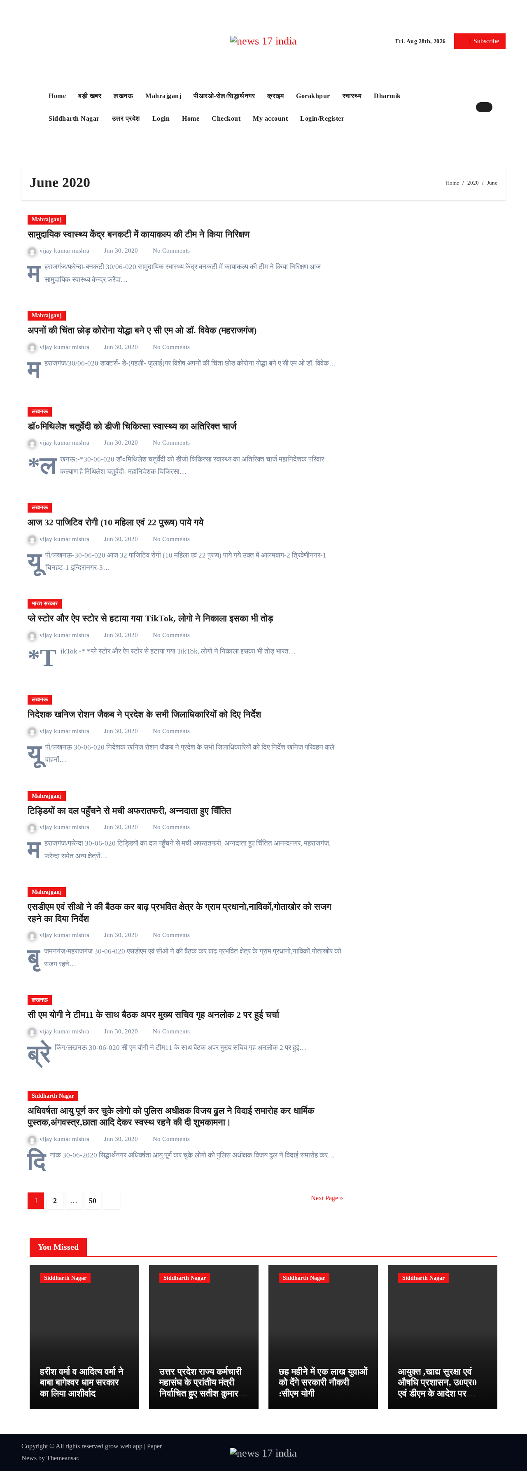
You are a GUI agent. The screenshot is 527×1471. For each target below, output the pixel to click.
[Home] (32, 107)
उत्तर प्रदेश (126, 118)
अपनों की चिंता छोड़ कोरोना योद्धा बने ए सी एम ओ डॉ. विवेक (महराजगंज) (142, 330)
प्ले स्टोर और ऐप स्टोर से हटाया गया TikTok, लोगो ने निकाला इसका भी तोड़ (150, 618)
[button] (501, 107)
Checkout (226, 118)
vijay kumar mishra (65, 250)
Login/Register (322, 118)
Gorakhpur (313, 95)
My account (270, 118)
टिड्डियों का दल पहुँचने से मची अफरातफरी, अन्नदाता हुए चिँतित (129, 811)
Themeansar (62, 1458)
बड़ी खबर (89, 95)
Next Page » (327, 1198)
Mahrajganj (163, 95)
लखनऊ (123, 95)
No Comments (171, 250)
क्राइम (275, 95)
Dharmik (387, 95)
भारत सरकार (45, 603)
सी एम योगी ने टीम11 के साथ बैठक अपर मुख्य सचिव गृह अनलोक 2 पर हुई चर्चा (153, 1015)
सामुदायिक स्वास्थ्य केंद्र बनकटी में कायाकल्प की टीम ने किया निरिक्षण (139, 234)
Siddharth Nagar (74, 118)
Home (57, 95)
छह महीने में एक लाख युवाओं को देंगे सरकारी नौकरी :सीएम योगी (323, 1382)
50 (92, 1201)
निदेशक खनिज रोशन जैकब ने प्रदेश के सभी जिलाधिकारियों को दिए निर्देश (144, 714)
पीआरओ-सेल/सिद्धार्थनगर (224, 95)
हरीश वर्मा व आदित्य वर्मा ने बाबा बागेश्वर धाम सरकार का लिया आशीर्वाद (82, 1382)
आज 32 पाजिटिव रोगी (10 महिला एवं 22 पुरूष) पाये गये (115, 522)
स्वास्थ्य (352, 95)
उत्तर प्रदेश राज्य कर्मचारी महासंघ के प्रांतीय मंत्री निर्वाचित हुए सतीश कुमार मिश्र (200, 1387)
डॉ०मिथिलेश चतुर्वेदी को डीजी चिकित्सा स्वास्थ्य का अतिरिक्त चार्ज (132, 426)
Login (161, 118)
